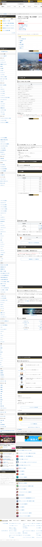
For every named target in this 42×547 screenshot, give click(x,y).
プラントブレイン (3, 179)
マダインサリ (3, 112)
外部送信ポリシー (23, 520)
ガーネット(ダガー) (3, 329)
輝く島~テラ (2, 152)
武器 (24, 6)
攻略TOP (3, 6)
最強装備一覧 (3, 269)
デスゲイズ (2, 250)
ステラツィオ (26, 329)
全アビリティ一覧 (3, 381)
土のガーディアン (3, 231)
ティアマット (3, 244)
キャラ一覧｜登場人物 (4, 325)
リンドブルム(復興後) (4, 137)
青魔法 (2, 389)
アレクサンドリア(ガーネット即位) (6, 118)
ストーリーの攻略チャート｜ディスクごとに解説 (9, 25)
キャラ (15, 6)
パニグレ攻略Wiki (38, 535)
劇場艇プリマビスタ (4, 64)
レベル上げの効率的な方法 (5, 275)
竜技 (1, 403)
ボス (19, 6)
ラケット (2, 358)
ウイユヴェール (3, 141)
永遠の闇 (2, 254)
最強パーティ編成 (3, 271)
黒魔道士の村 (3, 107)
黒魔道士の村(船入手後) (4, 139)
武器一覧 (20, 28)
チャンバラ (25, 326)
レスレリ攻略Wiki (11, 537)
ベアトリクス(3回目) (4, 210)
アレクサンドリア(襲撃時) (4, 122)
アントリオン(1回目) (4, 204)
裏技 (1, 397)
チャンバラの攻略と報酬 (6, 30)
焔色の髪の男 (3, 221)
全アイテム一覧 (3, 416)
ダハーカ (2, 229)
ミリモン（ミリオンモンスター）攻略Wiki (28, 537)
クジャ (2, 237)
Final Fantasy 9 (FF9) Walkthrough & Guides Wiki (7, 431)
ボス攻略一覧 (21, 27)
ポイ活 (26, 1)
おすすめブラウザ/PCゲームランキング (8, 469)
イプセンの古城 (3, 148)
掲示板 (12, 18)
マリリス (2, 242)
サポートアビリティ (4, 408)
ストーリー (9, 6)
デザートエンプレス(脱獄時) (5, 143)
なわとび (25, 324)
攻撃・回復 (2, 420)
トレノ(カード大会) (3, 120)
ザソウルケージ (3, 219)
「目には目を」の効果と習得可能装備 (8, 23)
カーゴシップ (3, 72)
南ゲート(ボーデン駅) (4, 78)
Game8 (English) (39, 520)
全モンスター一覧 (3, 412)
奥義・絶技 (2, 405)
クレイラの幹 (3, 91)
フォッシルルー (3, 103)
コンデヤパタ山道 (3, 109)
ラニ (1, 215)
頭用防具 (2, 370)
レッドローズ (3, 95)
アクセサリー (3, 376)
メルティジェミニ (3, 227)
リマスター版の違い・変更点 (5, 281)
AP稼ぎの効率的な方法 (4, 277)
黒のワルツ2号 (3, 183)
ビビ (1, 333)
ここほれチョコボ (25, 321)
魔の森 (2, 66)
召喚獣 (2, 391)
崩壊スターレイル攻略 (12, 527)
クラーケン (2, 246)
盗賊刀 (2, 347)
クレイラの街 (3, 93)
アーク (2, 223)
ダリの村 (2, 70)
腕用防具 (2, 372)
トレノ (2, 87)
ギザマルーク (3, 185)
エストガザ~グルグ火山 (4, 145)
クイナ (2, 337)
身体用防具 (2, 374)
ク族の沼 (2, 101)
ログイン (40, 1)
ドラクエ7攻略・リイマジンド (13, 525)
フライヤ (2, 335)
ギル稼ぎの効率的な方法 (4, 279)
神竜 (1, 240)
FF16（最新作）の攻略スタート (23, 24)
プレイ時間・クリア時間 (4, 289)
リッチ (2, 248)
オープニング (3, 60)
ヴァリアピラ (3, 225)
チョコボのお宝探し (4, 298)
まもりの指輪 (27, 300)
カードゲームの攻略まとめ (5, 320)
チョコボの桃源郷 (3, 170)
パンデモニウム (3, 154)
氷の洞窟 (2, 68)
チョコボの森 (3, 164)
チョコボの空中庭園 (4, 168)
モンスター (35, 6)
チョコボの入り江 (3, 166)
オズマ (2, 260)
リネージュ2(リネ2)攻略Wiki (26, 535)
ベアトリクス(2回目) (4, 206)
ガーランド (2, 235)
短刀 (1, 345)
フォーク (2, 366)
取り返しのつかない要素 (22, 29)
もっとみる (13, 32)
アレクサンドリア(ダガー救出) (5, 97)
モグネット (2, 306)
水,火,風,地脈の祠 (3, 150)
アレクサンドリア (3, 62)
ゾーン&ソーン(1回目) (4, 208)
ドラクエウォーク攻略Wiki (13, 529)
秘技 (1, 395)
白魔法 (2, 385)
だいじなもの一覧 (3, 426)
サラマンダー (3, 341)
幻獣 (1, 393)
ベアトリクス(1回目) (4, 200)
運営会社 (34, 520)
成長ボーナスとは (3, 283)
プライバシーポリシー (16, 520)
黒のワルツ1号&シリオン (4, 181)
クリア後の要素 (3, 285)
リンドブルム (3, 74)
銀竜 (1, 233)
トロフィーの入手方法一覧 (5, 287)
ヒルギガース (3, 217)
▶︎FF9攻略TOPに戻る (4, 51)
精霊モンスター (3, 312)
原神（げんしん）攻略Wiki (13, 530)
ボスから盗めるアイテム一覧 (5, 273)
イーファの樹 (3, 114)
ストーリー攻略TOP (4, 55)
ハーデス (2, 258)
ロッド (2, 360)
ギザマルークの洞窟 (4, 76)
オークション (3, 302)
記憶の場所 (2, 158)
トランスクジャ (3, 252)
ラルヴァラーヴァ (3, 202)
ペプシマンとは (3, 291)
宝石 (1, 422)
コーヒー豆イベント (4, 316)
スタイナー (2, 331)
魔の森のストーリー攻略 (6, 20)
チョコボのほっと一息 (26, 322)
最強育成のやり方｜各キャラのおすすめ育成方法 (9, 27)
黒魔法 (2, 387)
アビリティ (29, 6)
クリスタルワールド (4, 160)
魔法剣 (2, 399)
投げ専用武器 (3, 424)
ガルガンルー (3, 89)
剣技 (1, 401)
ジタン (2, 327)
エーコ (2, 339)
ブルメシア (2, 80)
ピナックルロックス (4, 99)
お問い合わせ (29, 520)
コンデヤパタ (3, 105)
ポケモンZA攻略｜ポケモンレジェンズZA (15, 523)
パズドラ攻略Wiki (25, 527)
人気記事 (4, 18)
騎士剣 (2, 352)
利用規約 (10, 520)
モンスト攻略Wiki (38, 527)
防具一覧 (24, 28)
